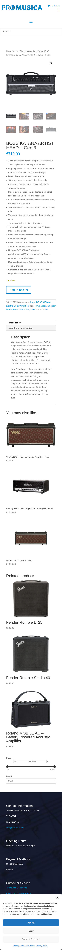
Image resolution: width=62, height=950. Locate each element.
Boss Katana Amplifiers (24, 309)
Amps (15, 51)
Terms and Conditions (16, 888)
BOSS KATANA (43, 302)
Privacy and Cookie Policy (23, 946)
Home (8, 51)
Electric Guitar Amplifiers (31, 51)
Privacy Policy (41, 946)
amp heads (41, 306)
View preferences (31, 939)
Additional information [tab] (21, 328)
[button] (57, 897)
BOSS (45, 309)
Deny (31, 931)
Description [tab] (15, 323)
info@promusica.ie (15, 827)
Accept (31, 922)
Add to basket (18, 290)
